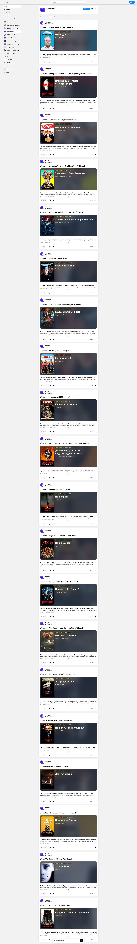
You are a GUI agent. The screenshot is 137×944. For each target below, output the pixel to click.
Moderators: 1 (62, 11)
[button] (7, 2)
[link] (50, 62)
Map (51, 16)
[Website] (54, 17)
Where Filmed (47, 23)
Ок (81, 940)
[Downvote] (45, 62)
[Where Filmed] (43, 24)
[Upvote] (41, 62)
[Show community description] (68, 14)
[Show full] (68, 57)
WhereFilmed (48, 22)
